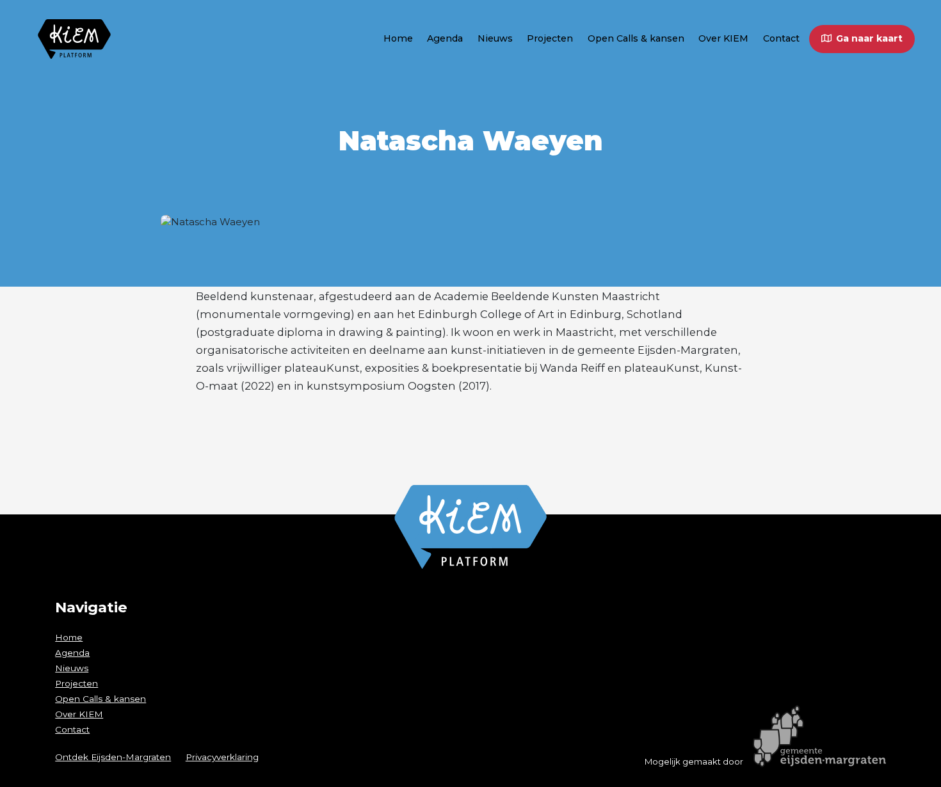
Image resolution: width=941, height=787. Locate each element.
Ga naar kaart (869, 38)
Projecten (550, 38)
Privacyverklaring (222, 757)
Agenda (445, 38)
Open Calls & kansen (636, 38)
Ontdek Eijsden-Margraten (113, 757)
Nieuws (495, 38)
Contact (781, 38)
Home (398, 38)
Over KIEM (723, 38)
